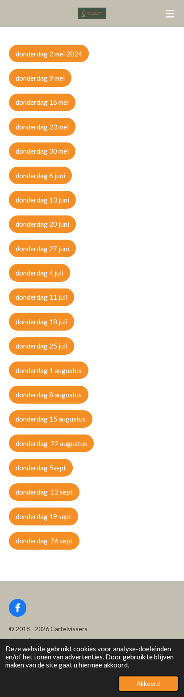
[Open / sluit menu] (170, 13)
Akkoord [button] (148, 683)
